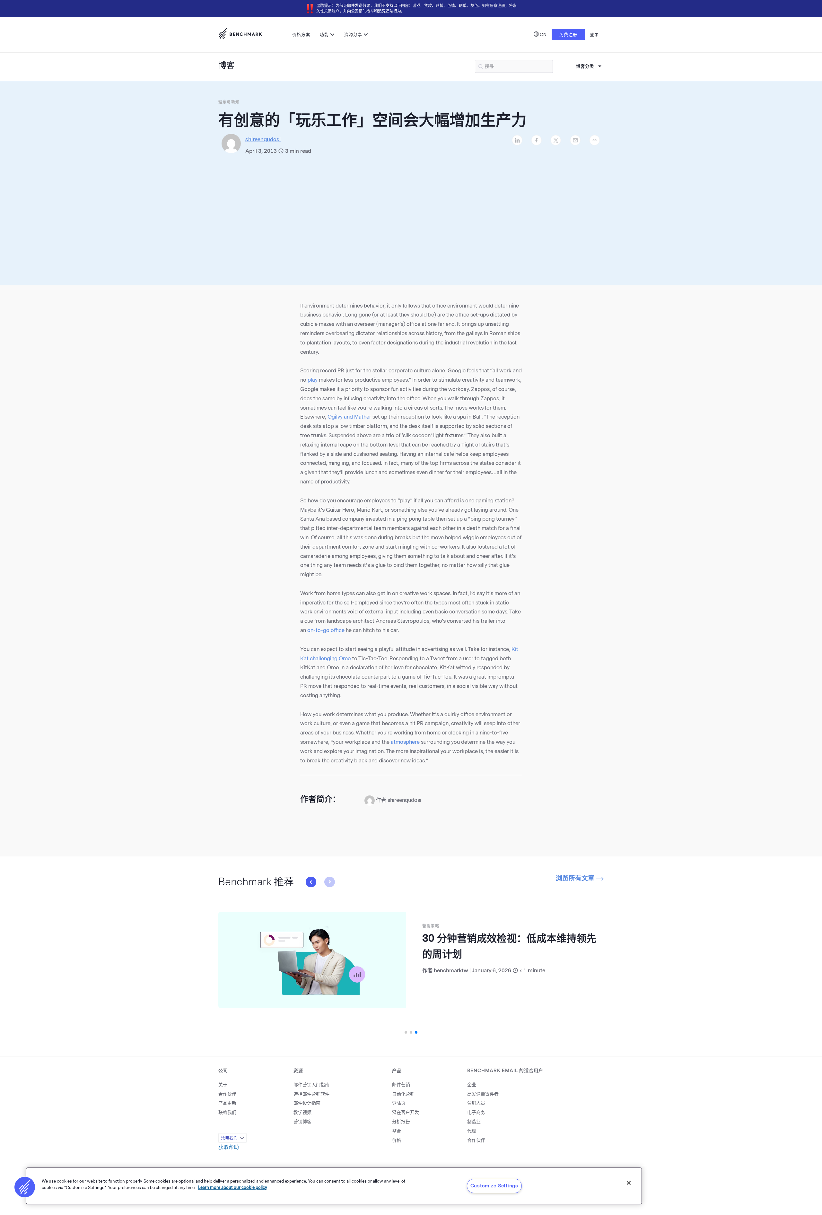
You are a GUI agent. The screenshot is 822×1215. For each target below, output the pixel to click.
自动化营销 (403, 1094)
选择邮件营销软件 (311, 1094)
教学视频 (302, 1112)
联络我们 (227, 1112)
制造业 (474, 1121)
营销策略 (371, 926)
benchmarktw (391, 971)
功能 (324, 34)
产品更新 (227, 1103)
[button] (329, 881)
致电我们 (229, 1137)
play (313, 380)
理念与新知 (229, 102)
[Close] (629, 1183)
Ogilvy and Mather (349, 417)
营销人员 (476, 1103)
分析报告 (401, 1121)
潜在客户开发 (405, 1112)
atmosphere (405, 742)
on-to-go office (326, 630)
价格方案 (301, 34)
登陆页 (399, 1103)
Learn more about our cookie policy (232, 1187)
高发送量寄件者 (483, 1094)
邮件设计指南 (306, 1103)
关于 (222, 1085)
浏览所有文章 (576, 878)
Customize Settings (494, 1186)
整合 (396, 1131)
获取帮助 (228, 1147)
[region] (334, 1186)
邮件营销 (401, 1085)
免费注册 (568, 34)
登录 (594, 34)
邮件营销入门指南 (311, 1085)
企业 (471, 1085)
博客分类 (585, 66)
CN (543, 34)
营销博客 (302, 1121)
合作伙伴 (227, 1094)
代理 (471, 1131)
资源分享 (353, 34)
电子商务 (476, 1112)
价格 (396, 1140)
